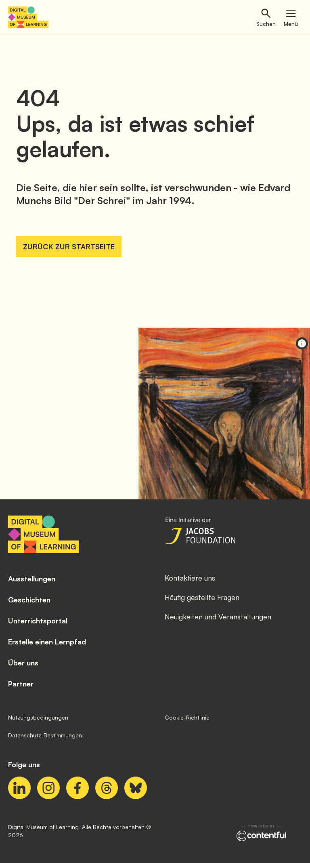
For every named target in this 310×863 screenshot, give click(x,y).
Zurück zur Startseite (69, 246)
